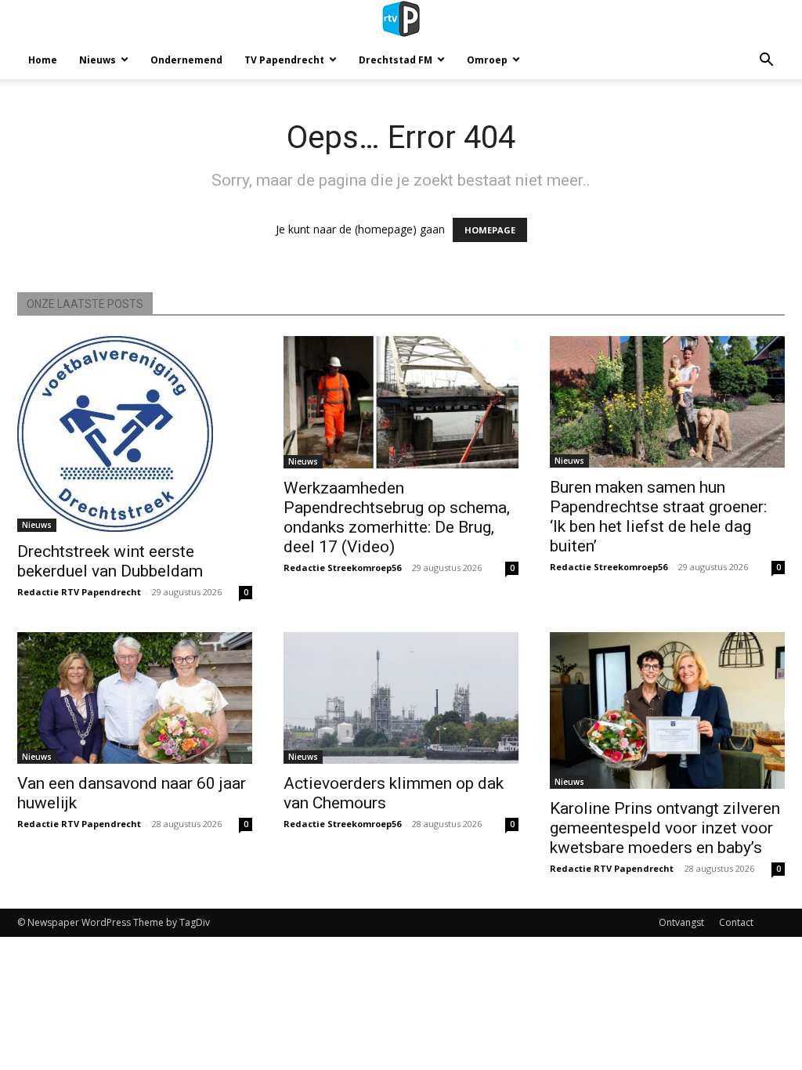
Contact (736, 922)
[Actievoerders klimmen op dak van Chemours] (401, 698)
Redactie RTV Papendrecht (79, 592)
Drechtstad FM (395, 60)
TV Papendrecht (284, 60)
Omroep (487, 60)
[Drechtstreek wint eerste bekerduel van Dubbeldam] (134, 434)
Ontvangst (681, 922)
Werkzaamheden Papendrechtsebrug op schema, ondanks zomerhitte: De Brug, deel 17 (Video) (397, 517)
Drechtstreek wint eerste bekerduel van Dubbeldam (110, 561)
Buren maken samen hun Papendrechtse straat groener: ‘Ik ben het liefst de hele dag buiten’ (658, 516)
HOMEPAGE (489, 230)
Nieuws (97, 60)
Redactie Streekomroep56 (342, 567)
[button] (766, 61)
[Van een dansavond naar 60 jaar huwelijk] (134, 698)
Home (42, 60)
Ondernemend (186, 60)
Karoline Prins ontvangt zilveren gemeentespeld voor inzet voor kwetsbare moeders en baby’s (665, 828)
